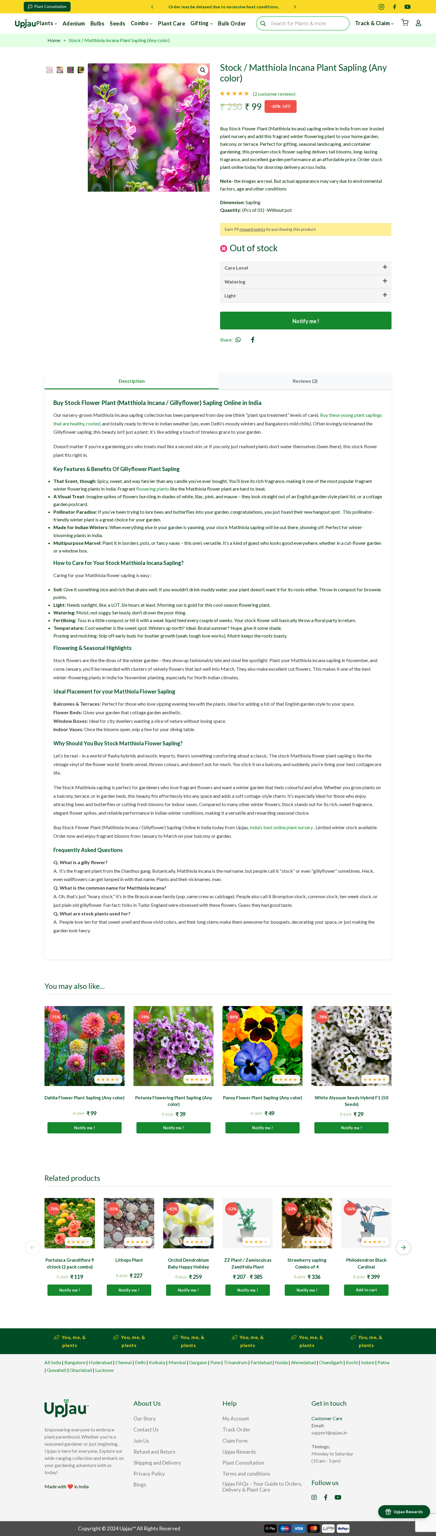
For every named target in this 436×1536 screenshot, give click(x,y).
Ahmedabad (303, 1362)
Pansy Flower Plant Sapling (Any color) (262, 1097)
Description (132, 381)
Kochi (352, 1362)
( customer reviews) (274, 94)
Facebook (325, 1497)
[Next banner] (295, 6)
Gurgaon (198, 1362)
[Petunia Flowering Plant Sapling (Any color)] (173, 1046)
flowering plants (152, 488)
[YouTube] (407, 7)
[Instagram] (381, 7)
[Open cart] (404, 22)
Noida (281, 1362)
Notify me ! (305, 321)
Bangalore (74, 1362)
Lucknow (104, 1370)
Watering (235, 281)
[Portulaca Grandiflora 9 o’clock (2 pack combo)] (69, 1223)
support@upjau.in (329, 1432)
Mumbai (177, 1362)
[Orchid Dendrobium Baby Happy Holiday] (188, 1223)
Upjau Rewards (408, 1511)
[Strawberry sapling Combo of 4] (307, 1223)
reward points (252, 229)
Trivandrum (235, 1362)
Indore (367, 1362)
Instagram (314, 1497)
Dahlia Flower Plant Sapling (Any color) (84, 1097)
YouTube (338, 1497)
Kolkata (157, 1362)
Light (230, 295)
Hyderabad (100, 1362)
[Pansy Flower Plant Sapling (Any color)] (262, 1046)
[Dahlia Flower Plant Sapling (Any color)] (84, 1046)
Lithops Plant (129, 1260)
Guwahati (56, 1370)
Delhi (140, 1362)
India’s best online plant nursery (281, 827)
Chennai (123, 1362)
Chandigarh (331, 1362)
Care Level (236, 267)
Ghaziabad (81, 1370)
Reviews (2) (305, 381)
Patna (383, 1362)
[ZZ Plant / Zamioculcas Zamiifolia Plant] (247, 1223)
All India (52, 1362)
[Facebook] (394, 7)
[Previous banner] (152, 6)
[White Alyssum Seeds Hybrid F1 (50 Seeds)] (351, 1046)
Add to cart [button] (366, 1289)
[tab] (131, 381)
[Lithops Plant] (129, 1223)
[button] (203, 70)
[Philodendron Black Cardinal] (366, 1223)
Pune (215, 1362)
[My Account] (418, 23)
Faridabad (261, 1362)
